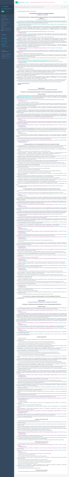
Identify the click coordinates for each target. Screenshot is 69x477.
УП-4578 (53, 61)
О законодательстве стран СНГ (6, 28)
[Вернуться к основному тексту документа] (16, 2)
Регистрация (7, 11)
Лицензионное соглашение (5, 55)
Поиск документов (4, 18)
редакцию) (25, 100)
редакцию (24, 32)
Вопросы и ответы (4, 25)
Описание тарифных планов (5, 22)
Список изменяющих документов (42, 19)
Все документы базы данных (5, 58)
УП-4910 (53, 31)
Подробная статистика (4, 46)
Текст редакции (21, 2)
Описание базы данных (5, 19)
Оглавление (27, 2)
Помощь (2, 21)
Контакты (2, 26)
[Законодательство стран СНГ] (7, 2)
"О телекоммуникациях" (50, 95)
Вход (3, 11)
